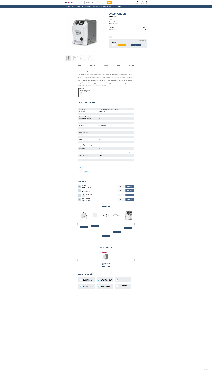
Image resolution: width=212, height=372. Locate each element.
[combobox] (97, 2)
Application (131, 65)
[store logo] (73, 2)
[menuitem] (68, 6)
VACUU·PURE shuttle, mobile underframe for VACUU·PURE (127, 223)
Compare (142, 3)
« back (107, 11)
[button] (67, 32)
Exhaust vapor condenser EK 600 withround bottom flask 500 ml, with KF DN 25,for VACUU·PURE (116, 224)
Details (79, 65)
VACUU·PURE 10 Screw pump (106, 264)
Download (129, 186)
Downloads (106, 65)
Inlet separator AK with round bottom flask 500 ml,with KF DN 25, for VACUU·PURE (105, 224)
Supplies (118, 65)
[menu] (93, 6)
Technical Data (92, 65)
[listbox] (128, 37)
